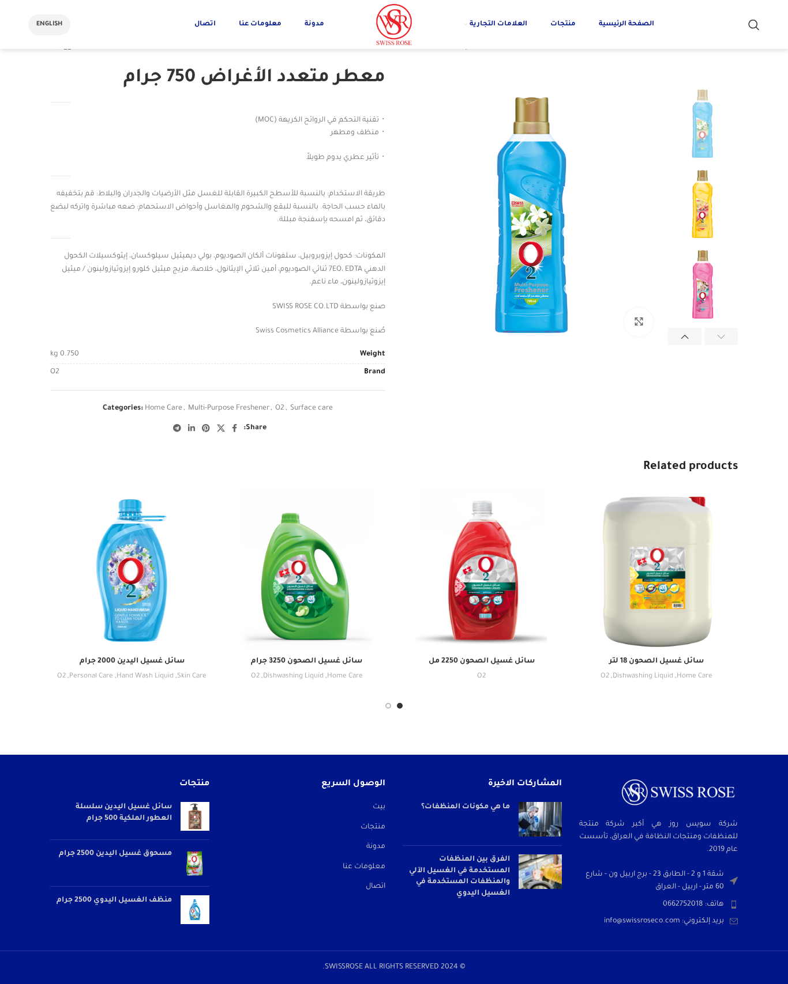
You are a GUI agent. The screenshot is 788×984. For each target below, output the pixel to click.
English (49, 24)
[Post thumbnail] (540, 819)
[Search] (754, 24)
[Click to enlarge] (638, 322)
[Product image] (656, 569)
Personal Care (91, 676)
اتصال (375, 887)
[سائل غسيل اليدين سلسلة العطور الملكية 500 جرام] (195, 816)
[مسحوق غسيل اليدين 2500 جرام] (195, 863)
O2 (279, 408)
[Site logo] (394, 25)
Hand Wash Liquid (145, 676)
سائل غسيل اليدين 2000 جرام (132, 661)
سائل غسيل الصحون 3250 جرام (306, 661)
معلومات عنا (364, 867)
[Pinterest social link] (205, 428)
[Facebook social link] (234, 428)
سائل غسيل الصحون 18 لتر (656, 661)
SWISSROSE (345, 967)
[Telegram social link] (177, 428)
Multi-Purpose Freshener (228, 408)
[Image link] (678, 793)
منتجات (373, 827)
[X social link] (220, 428)
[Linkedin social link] (191, 428)
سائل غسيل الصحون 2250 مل (482, 661)
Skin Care (192, 676)
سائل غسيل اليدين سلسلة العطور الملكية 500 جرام (124, 813)
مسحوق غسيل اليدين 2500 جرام (115, 854)
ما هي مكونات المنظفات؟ (465, 807)
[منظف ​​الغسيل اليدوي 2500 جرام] (195, 909)
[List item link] (658, 904)
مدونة (375, 847)
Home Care (163, 408)
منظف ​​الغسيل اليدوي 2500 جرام (114, 900)
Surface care (311, 408)
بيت (379, 807)
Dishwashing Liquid (643, 676)
